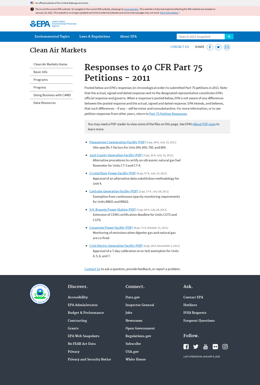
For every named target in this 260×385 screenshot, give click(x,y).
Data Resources (45, 102)
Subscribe (133, 344)
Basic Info (40, 72)
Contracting (77, 321)
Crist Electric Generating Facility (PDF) (116, 245)
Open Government (140, 328)
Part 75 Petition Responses (168, 113)
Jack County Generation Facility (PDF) (116, 155)
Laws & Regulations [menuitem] (94, 37)
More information (169, 12)
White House (136, 359)
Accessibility (78, 297)
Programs (41, 79)
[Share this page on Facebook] (210, 47)
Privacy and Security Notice (89, 359)
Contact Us (179, 46)
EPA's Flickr (215, 346)
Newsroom (134, 321)
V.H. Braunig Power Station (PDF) (112, 209)
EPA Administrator (83, 305)
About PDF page (204, 124)
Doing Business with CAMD (52, 95)
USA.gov (132, 352)
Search (229, 36)
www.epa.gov (131, 9)
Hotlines (190, 305)
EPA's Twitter (195, 346)
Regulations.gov (138, 336)
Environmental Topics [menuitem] (52, 37)
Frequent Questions (199, 321)
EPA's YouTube (205, 346)
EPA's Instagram (225, 346)
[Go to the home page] (40, 24)
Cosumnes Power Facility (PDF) (111, 227)
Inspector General (140, 305)
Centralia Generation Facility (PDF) (113, 191)
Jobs (129, 313)
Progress (40, 87)
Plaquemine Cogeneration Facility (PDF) (117, 142)
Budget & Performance (86, 313)
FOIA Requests (194, 313)
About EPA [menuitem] (128, 37)
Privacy (73, 352)
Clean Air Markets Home (50, 64)
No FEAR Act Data (82, 344)
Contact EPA (193, 297)
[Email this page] (227, 47)
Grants (73, 328)
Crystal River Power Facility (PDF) (112, 173)
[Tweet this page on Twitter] (218, 47)
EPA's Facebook (186, 346)
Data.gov (133, 297)
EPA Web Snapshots (83, 336)
